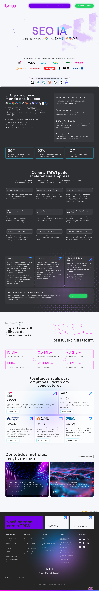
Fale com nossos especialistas (54, 525)
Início (38, 6)
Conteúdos (60, 6)
